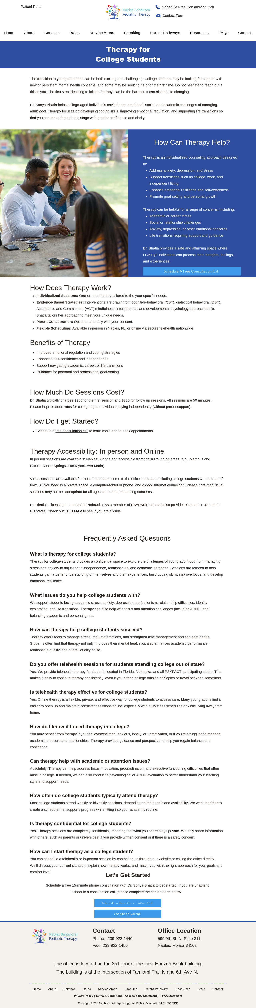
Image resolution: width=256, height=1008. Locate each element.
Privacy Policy (83, 995)
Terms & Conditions (109, 995)
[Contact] (158, 15)
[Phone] (158, 7)
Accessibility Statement (141, 995)
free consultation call (71, 431)
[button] (102, 33)
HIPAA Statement (170, 995)
